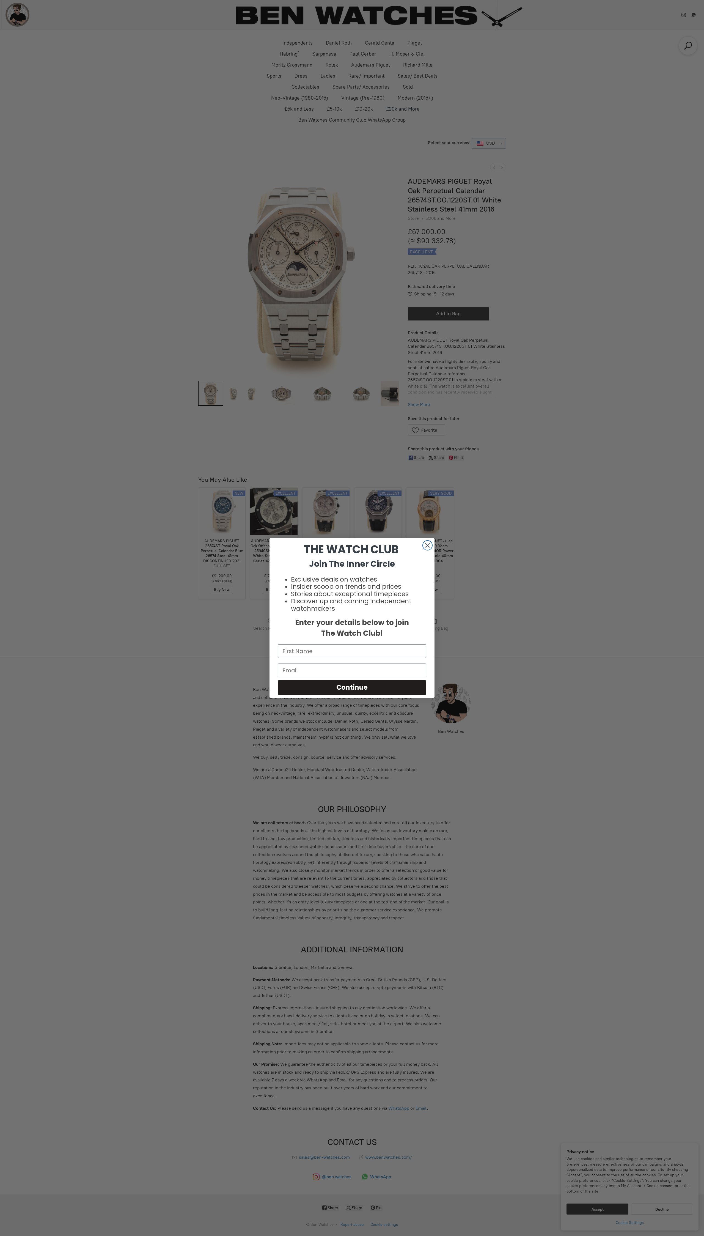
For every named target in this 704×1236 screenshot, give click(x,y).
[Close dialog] (427, 545)
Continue (352, 687)
